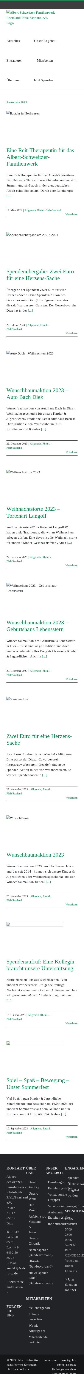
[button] (64, 80)
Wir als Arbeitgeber (34, 1328)
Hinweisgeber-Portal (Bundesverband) (34, 1278)
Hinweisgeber (67, 1360)
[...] (8, 196)
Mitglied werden (73, 1193)
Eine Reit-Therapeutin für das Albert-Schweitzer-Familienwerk (40, 157)
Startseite (12, 102)
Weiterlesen (71, 214)
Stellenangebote (34, 1308)
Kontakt (71, 1364)
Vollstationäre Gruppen (53, 1197)
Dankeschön (73, 1184)
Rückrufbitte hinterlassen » (15, 1287)
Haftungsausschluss (64, 1369)
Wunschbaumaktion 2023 (35, 855)
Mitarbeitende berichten (34, 1339)
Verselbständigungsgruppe (53, 1206)
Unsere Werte (33, 1196)
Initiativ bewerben (34, 1316)
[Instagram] (15, 1323)
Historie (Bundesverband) (34, 1264)
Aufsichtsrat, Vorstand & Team (34, 1224)
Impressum (50, 1360)
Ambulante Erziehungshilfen (53, 1215)
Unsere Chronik (34, 1241)
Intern (60, 1364)
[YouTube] (8, 1330)
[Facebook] (8, 1323)
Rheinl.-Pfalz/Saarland (49, 210)
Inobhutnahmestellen (53, 1224)
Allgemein (30, 210)
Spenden (73, 1177)
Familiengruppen (53, 1182)
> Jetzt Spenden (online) (71, 1285)
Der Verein (33, 1207)
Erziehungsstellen (53, 1188)
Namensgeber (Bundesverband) (34, 1252)
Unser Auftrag (34, 1184)
